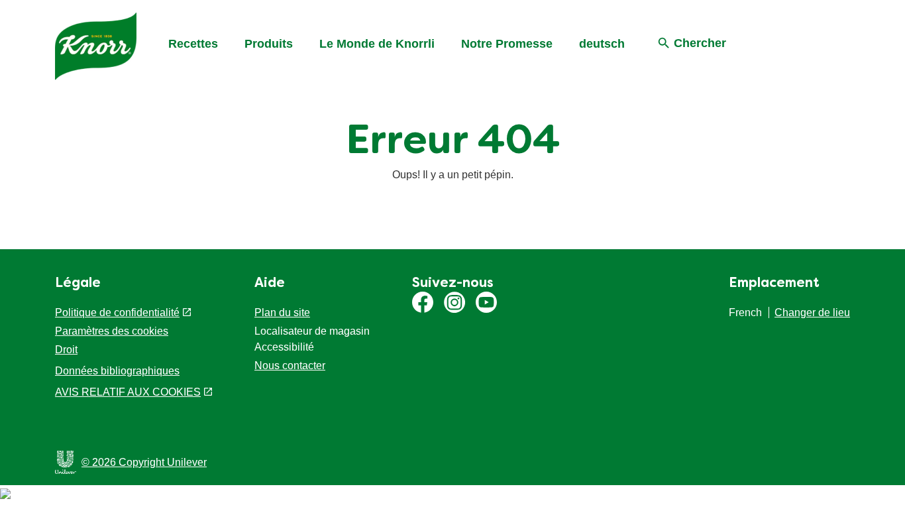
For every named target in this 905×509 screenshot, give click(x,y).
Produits (268, 43)
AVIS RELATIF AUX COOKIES (128, 392)
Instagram (454, 302)
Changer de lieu (812, 312)
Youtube (486, 302)
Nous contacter (289, 365)
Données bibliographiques (117, 370)
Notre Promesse (507, 43)
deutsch (602, 43)
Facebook (422, 302)
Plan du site (282, 312)
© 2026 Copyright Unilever (144, 462)
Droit (66, 349)
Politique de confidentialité (117, 312)
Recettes (193, 43)
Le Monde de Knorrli (377, 43)
